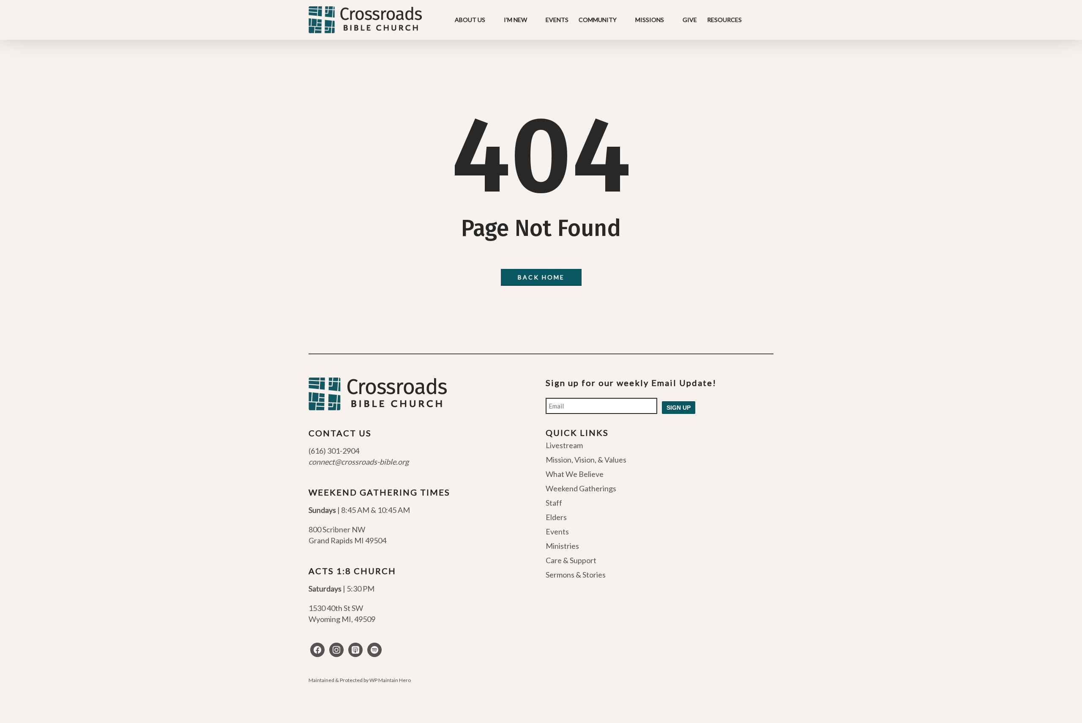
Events (557, 531)
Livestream (564, 445)
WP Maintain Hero (390, 680)
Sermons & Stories (576, 574)
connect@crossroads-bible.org (359, 461)
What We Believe (575, 474)
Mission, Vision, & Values (586, 459)
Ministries (562, 545)
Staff (554, 502)
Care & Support (571, 560)
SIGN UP (679, 407)
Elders (556, 517)
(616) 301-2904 (334, 450)
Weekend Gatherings (581, 488)
